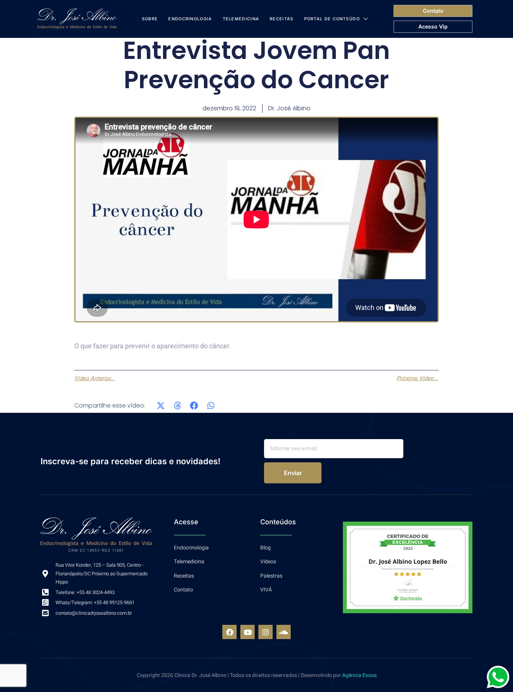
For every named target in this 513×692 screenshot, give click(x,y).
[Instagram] (265, 632)
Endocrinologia (190, 18)
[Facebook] (229, 632)
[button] (161, 405)
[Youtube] (247, 632)
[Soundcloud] (283, 632)
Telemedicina (241, 18)
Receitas (281, 18)
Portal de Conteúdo (332, 18)
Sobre (150, 18)
